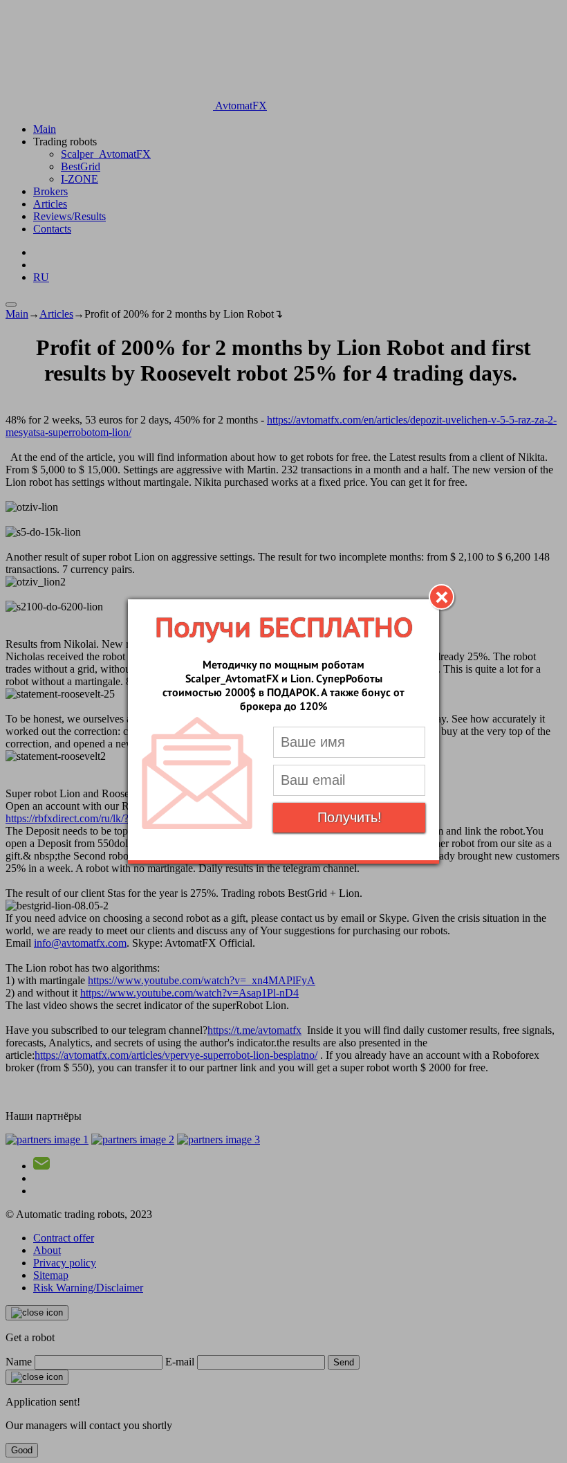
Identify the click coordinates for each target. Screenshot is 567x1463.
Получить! (349, 817)
